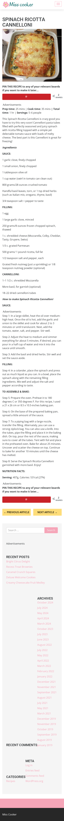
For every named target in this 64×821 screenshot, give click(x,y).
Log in (28, 765)
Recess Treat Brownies (19, 566)
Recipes (10, 781)
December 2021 (46, 681)
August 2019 (44, 740)
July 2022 (42, 650)
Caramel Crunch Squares (20, 572)
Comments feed (34, 775)
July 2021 (42, 703)
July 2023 (42, 634)
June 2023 (43, 639)
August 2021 (44, 697)
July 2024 (42, 607)
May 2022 (42, 655)
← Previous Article (16, 512)
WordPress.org (34, 781)
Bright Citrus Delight (18, 561)
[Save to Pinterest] (26, 97)
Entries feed (32, 770)
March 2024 (44, 623)
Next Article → (47, 512)
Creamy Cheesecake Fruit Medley (25, 582)
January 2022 (44, 676)
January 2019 (44, 745)
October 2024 (45, 602)
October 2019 (45, 729)
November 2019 (46, 724)
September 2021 (47, 692)
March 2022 (44, 666)
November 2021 (46, 687)
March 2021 (44, 713)
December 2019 (46, 718)
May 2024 (42, 613)
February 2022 (45, 671)
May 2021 (42, 708)
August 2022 (44, 644)
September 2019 (47, 734)
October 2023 (45, 629)
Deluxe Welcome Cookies (21, 577)
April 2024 (43, 618)
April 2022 (43, 660)
